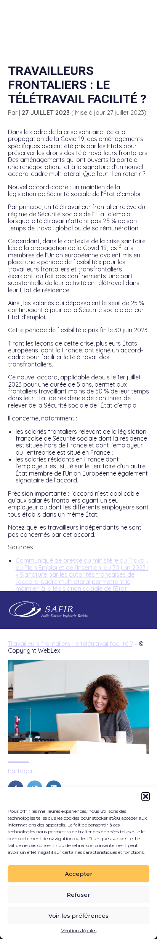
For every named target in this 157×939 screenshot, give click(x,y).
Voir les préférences (78, 915)
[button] (145, 796)
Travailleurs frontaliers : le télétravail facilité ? (70, 643)
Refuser (78, 894)
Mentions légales (78, 930)
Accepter (79, 873)
